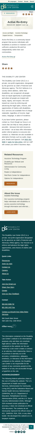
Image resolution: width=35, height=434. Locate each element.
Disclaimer (25, 427)
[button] (32, 6)
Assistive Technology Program (15, 158)
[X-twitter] (19, 432)
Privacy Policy (17, 427)
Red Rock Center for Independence (17, 175)
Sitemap (24, 429)
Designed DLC (7, 427)
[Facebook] (16, 432)
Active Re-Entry (8, 57)
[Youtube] (21, 432)
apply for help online (15, 142)
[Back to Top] (31, 427)
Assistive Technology (11, 195)
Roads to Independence (12, 172)
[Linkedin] (24, 432)
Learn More (11, 212)
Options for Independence (13, 178)
